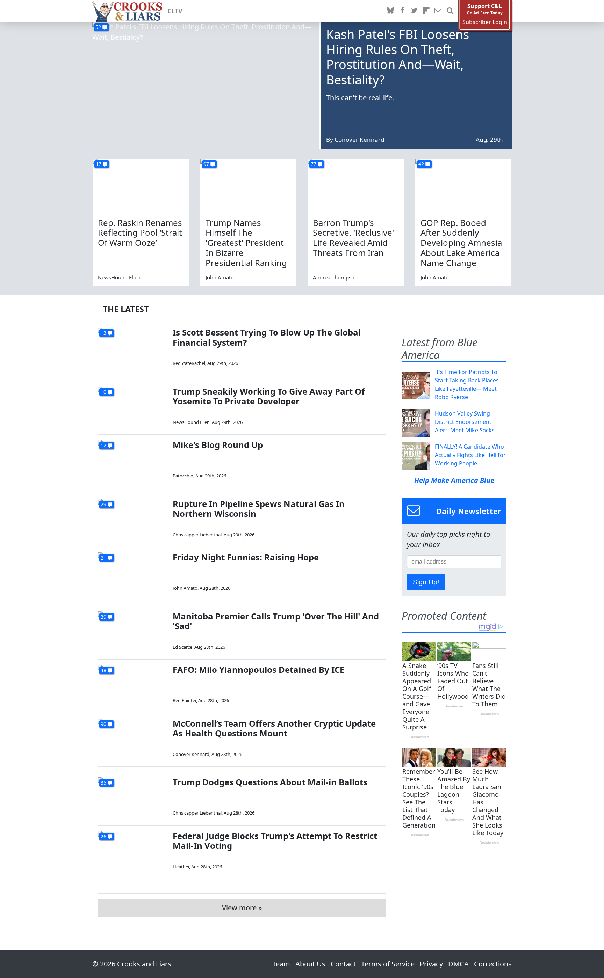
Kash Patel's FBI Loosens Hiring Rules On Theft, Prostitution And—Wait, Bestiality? (397, 57)
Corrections (493, 964)
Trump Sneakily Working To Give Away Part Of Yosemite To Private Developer (269, 396)
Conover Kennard (359, 139)
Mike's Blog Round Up (218, 444)
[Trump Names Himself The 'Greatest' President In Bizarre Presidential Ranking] (248, 186)
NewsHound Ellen (119, 277)
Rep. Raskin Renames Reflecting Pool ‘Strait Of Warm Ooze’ (140, 233)
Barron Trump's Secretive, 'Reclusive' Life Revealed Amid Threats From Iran (353, 237)
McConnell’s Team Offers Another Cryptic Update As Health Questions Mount (274, 728)
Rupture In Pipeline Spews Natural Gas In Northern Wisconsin (259, 509)
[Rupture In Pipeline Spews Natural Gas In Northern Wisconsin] (132, 518)
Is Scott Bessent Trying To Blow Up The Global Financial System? (267, 337)
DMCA (458, 964)
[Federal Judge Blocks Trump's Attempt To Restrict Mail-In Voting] (132, 850)
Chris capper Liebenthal (197, 534)
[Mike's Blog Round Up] (132, 459)
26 (103, 836)
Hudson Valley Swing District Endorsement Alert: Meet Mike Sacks (465, 422)
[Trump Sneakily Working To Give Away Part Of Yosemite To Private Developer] (132, 406)
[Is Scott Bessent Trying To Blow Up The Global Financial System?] (132, 347)
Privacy (431, 964)
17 (98, 164)
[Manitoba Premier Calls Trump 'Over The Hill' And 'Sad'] (132, 631)
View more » (242, 907)
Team (281, 964)
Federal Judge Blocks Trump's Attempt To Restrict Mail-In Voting (275, 841)
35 (103, 782)
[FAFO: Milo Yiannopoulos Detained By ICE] (132, 684)
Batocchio (183, 475)
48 (103, 670)
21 (103, 557)
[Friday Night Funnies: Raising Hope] (132, 572)
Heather (181, 866)
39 (103, 616)
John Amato (220, 277)
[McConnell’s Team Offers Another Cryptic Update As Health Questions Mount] (132, 738)
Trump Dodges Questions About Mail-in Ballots (270, 782)
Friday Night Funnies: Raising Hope (246, 557)
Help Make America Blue (454, 480)
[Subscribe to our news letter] (438, 11)
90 (103, 724)
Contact (343, 964)
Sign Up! (426, 582)
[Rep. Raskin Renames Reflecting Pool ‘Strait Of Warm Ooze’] (141, 186)
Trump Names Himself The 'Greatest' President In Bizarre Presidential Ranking (246, 243)
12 (103, 445)
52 (98, 27)
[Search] (450, 11)
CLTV (174, 11)
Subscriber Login (484, 22)
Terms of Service (388, 964)
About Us (310, 964)
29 (103, 504)
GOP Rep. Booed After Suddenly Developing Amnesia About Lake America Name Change (461, 243)
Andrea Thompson (335, 277)
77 (313, 164)
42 (421, 164)
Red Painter (184, 700)
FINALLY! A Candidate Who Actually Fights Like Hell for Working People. (470, 455)
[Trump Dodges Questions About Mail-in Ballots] (132, 797)
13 (103, 333)
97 (206, 164)
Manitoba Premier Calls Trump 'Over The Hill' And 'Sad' (276, 621)
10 (103, 392)
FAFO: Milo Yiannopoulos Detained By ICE (258, 669)
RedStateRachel (189, 363)
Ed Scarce (182, 647)
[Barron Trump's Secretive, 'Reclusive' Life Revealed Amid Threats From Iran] (356, 186)
